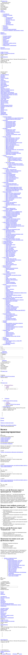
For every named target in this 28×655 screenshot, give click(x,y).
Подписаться (3, 588)
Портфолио (5, 41)
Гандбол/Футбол (10, 559)
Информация (3, 605)
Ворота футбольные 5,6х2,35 (14, 561)
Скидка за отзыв (9, 17)
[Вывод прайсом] (2, 444)
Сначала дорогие (4, 441)
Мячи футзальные (12, 571)
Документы (8, 22)
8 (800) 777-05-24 (4, 52)
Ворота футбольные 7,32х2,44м (15, 560)
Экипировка (11, 573)
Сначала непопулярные (6, 437)
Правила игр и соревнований (9, 45)
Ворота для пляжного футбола (15, 567)
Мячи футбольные (12, 569)
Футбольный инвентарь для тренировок (17, 572)
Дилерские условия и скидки (9, 43)
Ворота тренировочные (13, 566)
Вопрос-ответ (6, 40)
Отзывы (5, 16)
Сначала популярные (5, 438)
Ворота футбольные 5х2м (14, 562)
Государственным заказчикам (9, 29)
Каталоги (8, 21)
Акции (2, 593)
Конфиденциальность (5, 651)
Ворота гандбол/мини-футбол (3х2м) (16, 565)
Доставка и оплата (7, 36)
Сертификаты (6, 14)
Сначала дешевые (4, 440)
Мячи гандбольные (12, 568)
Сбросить (8, 583)
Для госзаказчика (9, 24)
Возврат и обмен (7, 37)
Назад (7, 386)
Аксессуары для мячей (13, 575)
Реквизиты (8, 23)
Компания (3, 594)
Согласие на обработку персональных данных (13, 30)
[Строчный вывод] (1, 444)
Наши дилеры (6, 44)
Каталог (2, 591)
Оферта (2, 652)
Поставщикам (6, 38)
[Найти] (3, 350)
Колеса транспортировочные (14, 574)
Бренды (5, 39)
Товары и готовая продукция (10, 558)
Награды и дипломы (7, 15)
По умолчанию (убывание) (7, 443)
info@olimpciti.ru (4, 56)
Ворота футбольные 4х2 (13, 564)
